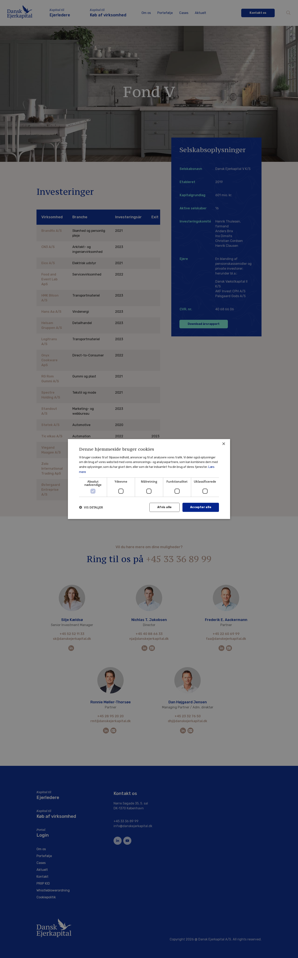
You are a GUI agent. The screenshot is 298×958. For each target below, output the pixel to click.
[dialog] (149, 479)
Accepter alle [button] (200, 507)
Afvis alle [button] (164, 507)
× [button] (223, 443)
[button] (91, 507)
